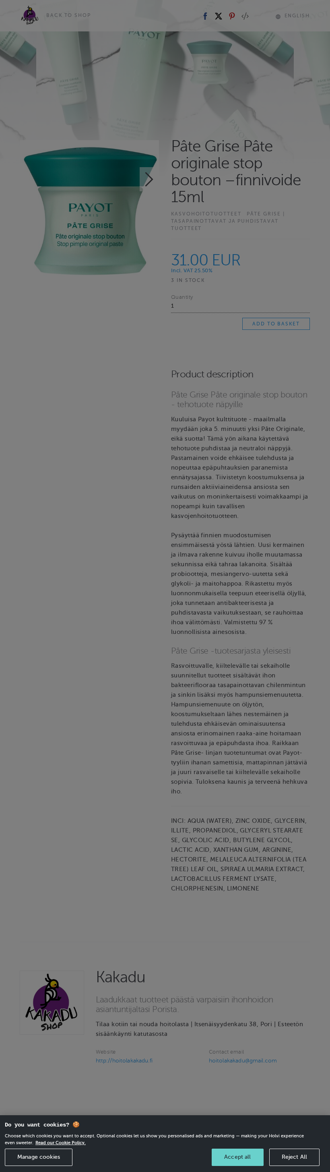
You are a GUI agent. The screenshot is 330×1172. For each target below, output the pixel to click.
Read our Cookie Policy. (60, 1142)
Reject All (294, 1157)
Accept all (237, 1157)
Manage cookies (38, 1157)
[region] (165, 1143)
